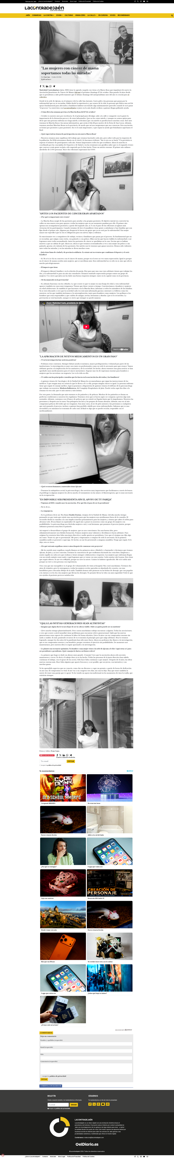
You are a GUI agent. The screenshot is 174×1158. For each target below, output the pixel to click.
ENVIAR (71, 761)
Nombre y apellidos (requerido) (51, 1040)
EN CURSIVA (103, 15)
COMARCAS (36, 15)
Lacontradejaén (69, 108)
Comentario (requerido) (48, 1061)
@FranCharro (47, 79)
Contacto (57, 1)
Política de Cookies (98, 1)
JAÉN (28, 15)
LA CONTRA (48, 15)
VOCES (112, 15)
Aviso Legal (73, 1)
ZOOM (58, 15)
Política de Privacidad (85, 1)
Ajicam (77, 92)
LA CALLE (91, 15)
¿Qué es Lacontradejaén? (45, 1)
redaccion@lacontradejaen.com (94, 1137)
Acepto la (51, 765)
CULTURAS (69, 15)
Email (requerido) (46, 1047)
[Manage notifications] (2, 1155)
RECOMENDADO (124, 15)
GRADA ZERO (80, 15)
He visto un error (48, 755)
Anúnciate (65, 1)
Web (41, 1054)
